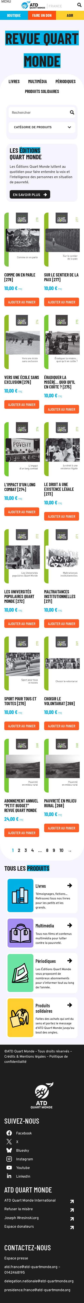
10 (61, 850)
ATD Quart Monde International (30, 1200)
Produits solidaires (42, 91)
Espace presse (16, 1258)
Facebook (24, 1133)
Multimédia (37, 81)
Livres (14, 81)
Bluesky (22, 1150)
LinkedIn (23, 1176)
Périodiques (66, 81)
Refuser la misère (18, 1209)
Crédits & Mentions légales (25, 1057)
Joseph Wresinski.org (21, 1218)
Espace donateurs (19, 1226)
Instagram (24, 1159)
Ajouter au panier (21, 302)
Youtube (23, 1168)
